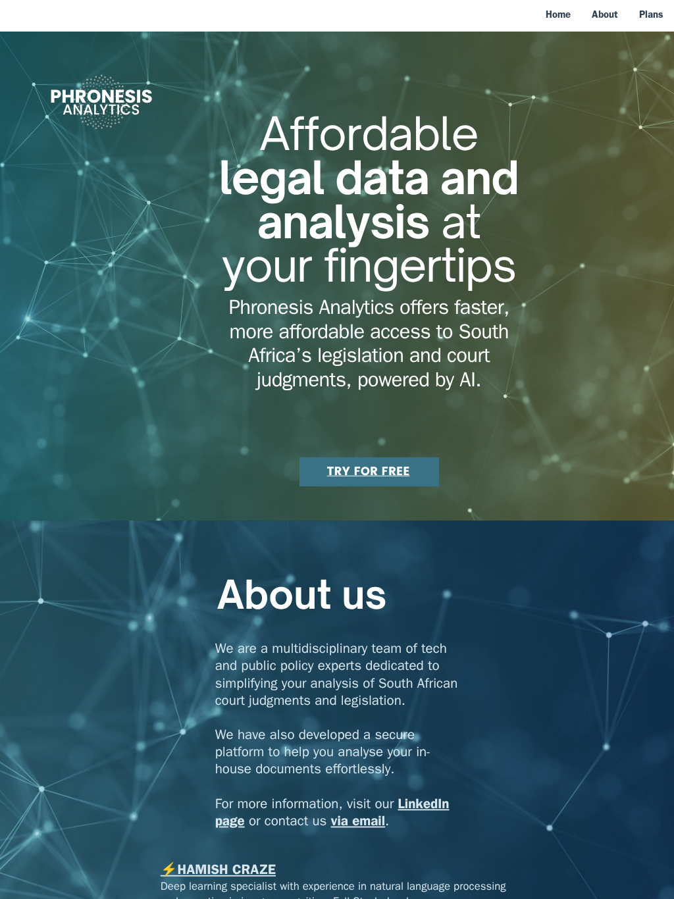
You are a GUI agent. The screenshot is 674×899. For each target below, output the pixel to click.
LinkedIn (423, 805)
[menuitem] (558, 14)
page (230, 822)
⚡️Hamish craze (218, 872)
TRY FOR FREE (368, 471)
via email (358, 822)
